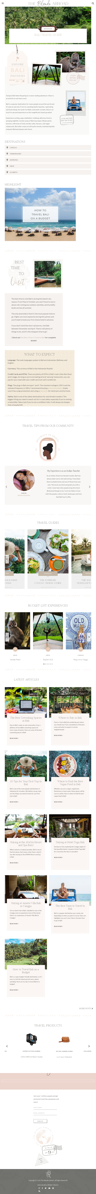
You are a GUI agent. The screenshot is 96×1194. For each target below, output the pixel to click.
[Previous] (6, 486)
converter (44, 391)
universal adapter (55, 388)
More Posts (85, 1008)
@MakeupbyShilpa (24, 495)
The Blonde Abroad (48, 3)
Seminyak (14, 160)
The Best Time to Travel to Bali (33, 337)
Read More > (14, 738)
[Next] (89, 486)
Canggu (13, 148)
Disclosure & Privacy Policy (48, 1185)
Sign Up (40, 1121)
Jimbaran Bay (15, 154)
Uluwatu (13, 172)
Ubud (12, 166)
